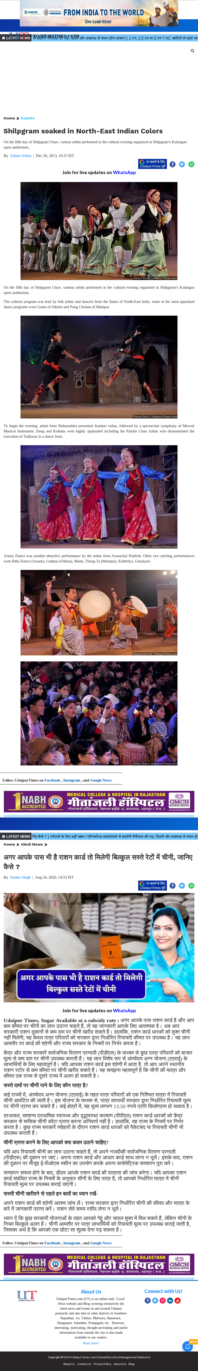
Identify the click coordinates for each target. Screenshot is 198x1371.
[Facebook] (148, 1301)
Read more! (91, 1343)
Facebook (52, 780)
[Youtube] (178, 1301)
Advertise (119, 1364)
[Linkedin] (170, 1301)
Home (9, 118)
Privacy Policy (102, 1364)
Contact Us (84, 1364)
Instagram (71, 780)
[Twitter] (155, 1301)
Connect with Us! (163, 1291)
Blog (131, 1364)
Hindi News (32, 844)
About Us (91, 1291)
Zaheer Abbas (20, 156)
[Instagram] (163, 1301)
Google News (101, 780)
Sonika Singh (20, 877)
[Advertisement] (99, 79)
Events (28, 118)
